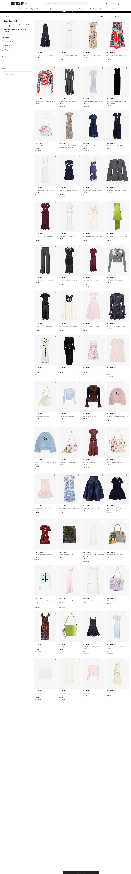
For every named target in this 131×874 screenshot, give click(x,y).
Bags (7, 50)
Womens (9, 41)
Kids (7, 45)
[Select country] (105, 3)
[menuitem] (14, 9)
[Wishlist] (114, 3)
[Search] (45, 3)
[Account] (110, 3)
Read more (7, 31)
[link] (45, 55)
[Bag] (118, 3)
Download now (76, 12)
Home (7, 16)
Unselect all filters (9, 75)
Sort (116, 16)
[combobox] (67, 3)
